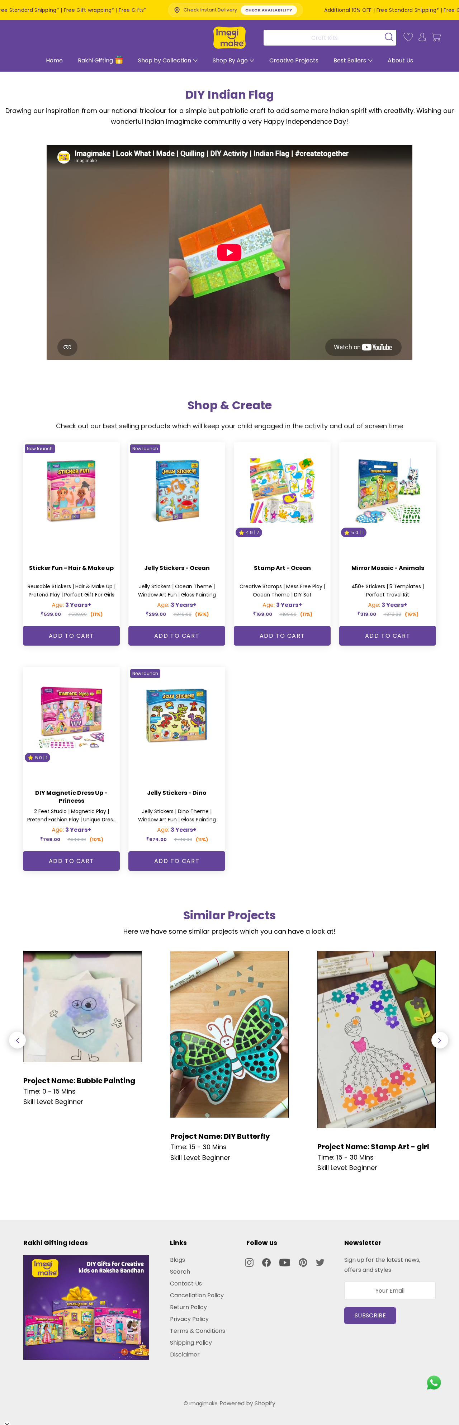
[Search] (327, 37)
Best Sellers (349, 60)
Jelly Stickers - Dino (177, 793)
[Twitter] (320, 1262)
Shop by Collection (164, 60)
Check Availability (190, 10)
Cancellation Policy (197, 1295)
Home (54, 60)
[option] (82, 1029)
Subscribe (370, 1315)
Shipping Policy (191, 1343)
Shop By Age (230, 60)
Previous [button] (17, 1040)
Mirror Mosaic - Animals (387, 568)
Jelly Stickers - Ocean (177, 568)
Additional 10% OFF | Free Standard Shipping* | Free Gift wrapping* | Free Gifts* (347, 10)
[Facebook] (266, 1262)
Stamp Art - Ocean (282, 568)
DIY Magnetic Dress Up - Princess (71, 797)
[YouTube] (284, 1262)
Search (180, 1272)
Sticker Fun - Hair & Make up (71, 568)
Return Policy (188, 1307)
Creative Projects (293, 60)
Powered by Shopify (247, 1403)
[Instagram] (249, 1262)
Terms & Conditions (197, 1331)
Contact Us (186, 1283)
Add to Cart (71, 636)
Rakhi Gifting (95, 60)
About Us (400, 60)
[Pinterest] (303, 1262)
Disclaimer (185, 1354)
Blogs (177, 1260)
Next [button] (439, 1040)
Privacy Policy (189, 1319)
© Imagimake (201, 1403)
